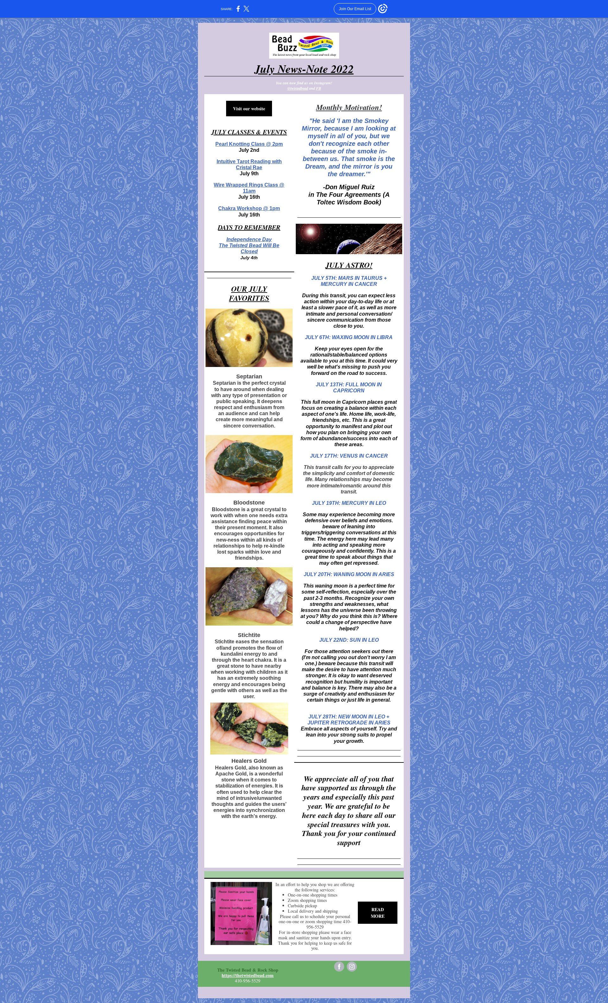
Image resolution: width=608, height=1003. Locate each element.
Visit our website (249, 108)
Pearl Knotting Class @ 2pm (249, 144)
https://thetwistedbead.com (248, 975)
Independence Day (249, 239)
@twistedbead (297, 88)
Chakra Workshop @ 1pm (249, 208)
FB (318, 88)
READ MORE (377, 912)
